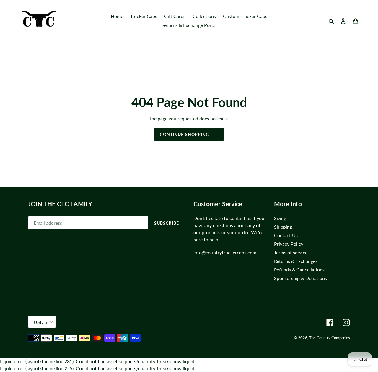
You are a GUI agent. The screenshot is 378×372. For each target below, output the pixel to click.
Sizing (280, 218)
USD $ (40, 322)
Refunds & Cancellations (299, 269)
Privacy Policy (288, 244)
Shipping (283, 226)
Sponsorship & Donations (300, 278)
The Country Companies (329, 337)
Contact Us (286, 235)
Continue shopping (184, 134)
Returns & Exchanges (295, 261)
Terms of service (290, 252)
